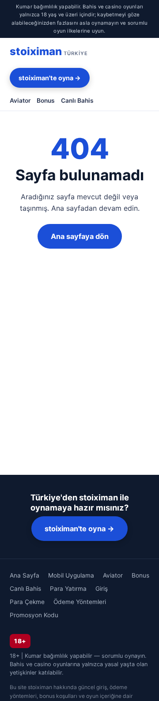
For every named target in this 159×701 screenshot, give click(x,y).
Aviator (20, 100)
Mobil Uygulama (71, 575)
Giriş (101, 588)
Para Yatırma (68, 588)
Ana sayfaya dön (80, 236)
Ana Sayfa (24, 575)
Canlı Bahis (77, 100)
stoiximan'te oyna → (50, 78)
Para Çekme (27, 601)
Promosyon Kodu (34, 615)
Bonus (46, 100)
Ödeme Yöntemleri (79, 601)
